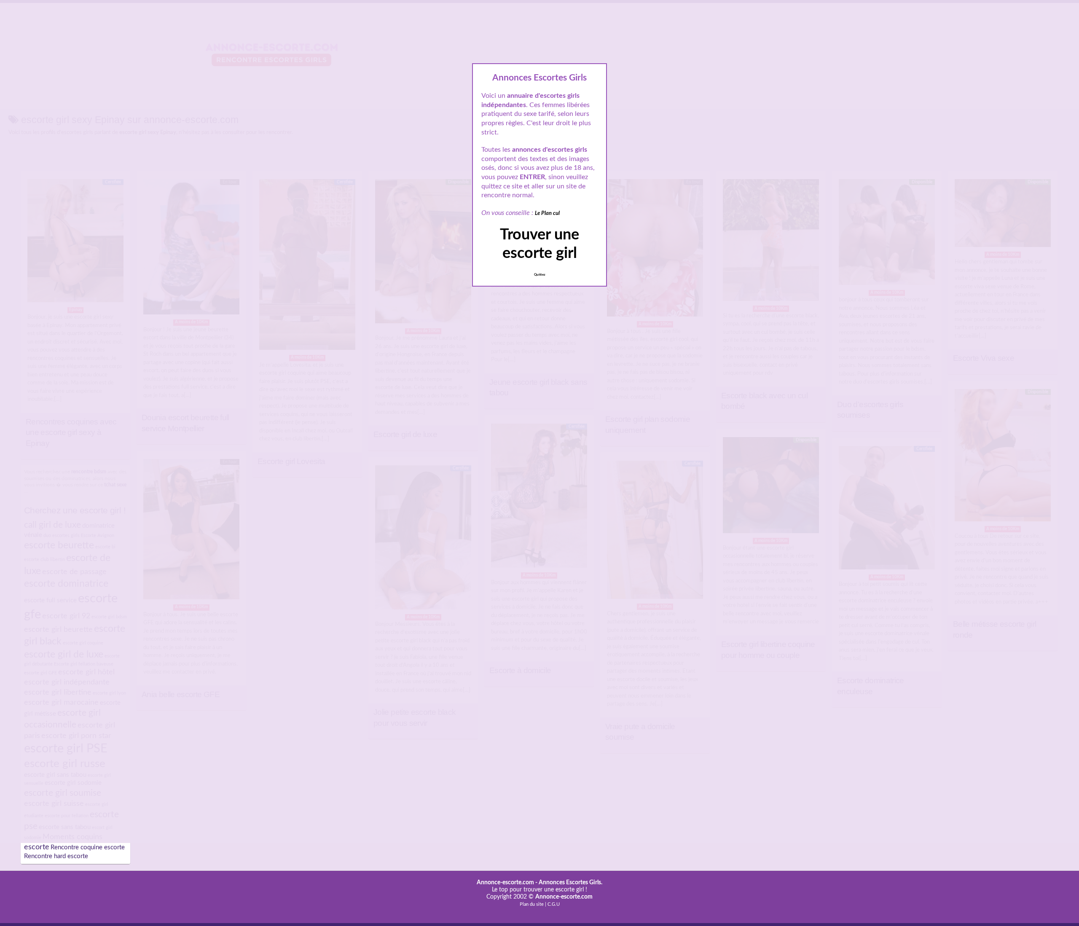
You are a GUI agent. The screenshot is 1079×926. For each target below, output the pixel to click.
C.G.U (554, 904)
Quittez (539, 274)
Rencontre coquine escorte (88, 847)
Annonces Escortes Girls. (570, 883)
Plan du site (532, 904)
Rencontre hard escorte (56, 856)
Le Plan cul (547, 213)
